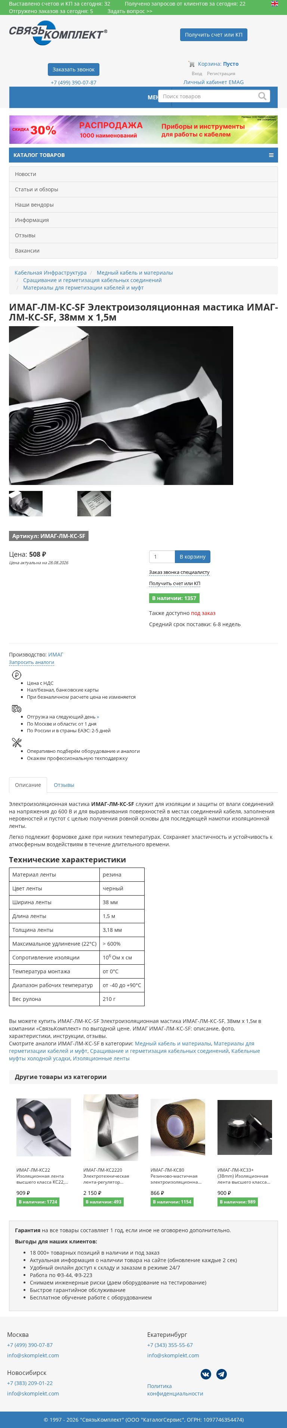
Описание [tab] (28, 784)
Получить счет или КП (174, 583)
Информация (32, 219)
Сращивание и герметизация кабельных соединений (159, 1050)
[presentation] (28, 1148)
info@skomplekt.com (33, 1355)
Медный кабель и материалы (173, 1043)
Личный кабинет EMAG (213, 82)
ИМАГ (55, 654)
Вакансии (27, 250)
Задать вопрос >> (130, 11)
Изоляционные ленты (101, 1058)
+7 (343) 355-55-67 (170, 1344)
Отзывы (25, 235)
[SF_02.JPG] (26, 503)
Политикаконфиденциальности (175, 1389)
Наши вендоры (34, 204)
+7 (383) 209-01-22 (30, 1383)
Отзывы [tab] (64, 784)
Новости (25, 173)
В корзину (193, 556)
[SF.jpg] (94, 503)
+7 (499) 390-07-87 (73, 82)
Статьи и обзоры (36, 189)
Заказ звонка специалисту (179, 572)
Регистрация (221, 73)
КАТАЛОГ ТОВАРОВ (39, 154)
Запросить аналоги (31, 662)
